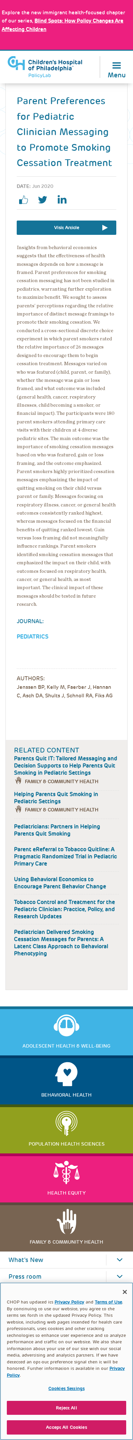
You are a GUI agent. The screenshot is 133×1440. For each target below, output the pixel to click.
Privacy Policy (69, 1302)
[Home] (45, 67)
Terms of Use (108, 1302)
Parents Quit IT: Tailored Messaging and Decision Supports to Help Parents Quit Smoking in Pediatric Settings (65, 765)
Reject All (66, 1408)
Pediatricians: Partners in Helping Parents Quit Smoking (57, 830)
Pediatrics (32, 636)
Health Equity (66, 1193)
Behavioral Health (66, 1095)
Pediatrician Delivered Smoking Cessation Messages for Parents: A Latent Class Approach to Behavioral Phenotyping (61, 942)
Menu (117, 74)
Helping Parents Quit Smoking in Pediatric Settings (56, 798)
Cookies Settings (66, 1388)
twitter (45, 200)
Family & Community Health (62, 781)
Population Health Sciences (67, 1144)
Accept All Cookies (66, 1427)
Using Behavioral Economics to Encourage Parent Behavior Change (60, 883)
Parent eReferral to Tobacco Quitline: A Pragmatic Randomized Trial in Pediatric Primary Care (65, 856)
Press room (25, 1276)
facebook (26, 200)
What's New (26, 1260)
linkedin (64, 200)
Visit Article (66, 227)
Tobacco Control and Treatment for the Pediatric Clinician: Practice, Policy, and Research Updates (64, 909)
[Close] (124, 1291)
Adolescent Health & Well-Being (66, 1046)
